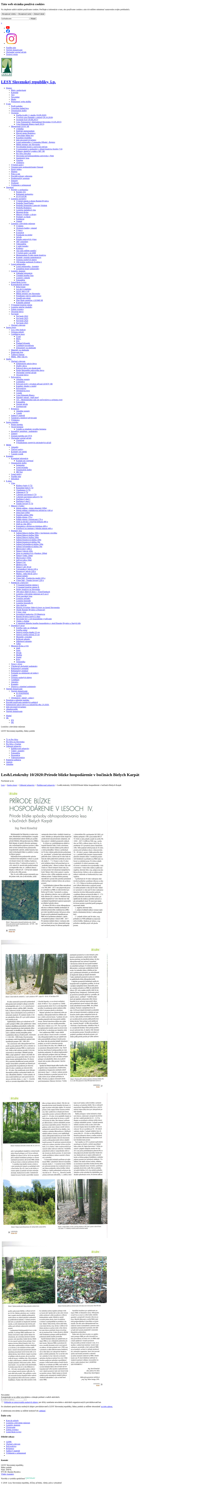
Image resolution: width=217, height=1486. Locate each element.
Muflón (19, 655)
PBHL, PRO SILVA (19, 357)
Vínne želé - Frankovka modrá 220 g (30, 578)
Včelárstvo (15, 420)
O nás (8, 104)
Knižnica (19, 248)
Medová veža (21, 565)
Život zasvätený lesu (24, 596)
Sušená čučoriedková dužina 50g (29, 546)
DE (12, 722)
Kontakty (9, 456)
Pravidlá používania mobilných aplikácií (22, 702)
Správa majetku (12, 422)
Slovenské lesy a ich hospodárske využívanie (34, 619)
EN (12, 720)
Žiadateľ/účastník (23, 343)
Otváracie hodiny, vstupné (26, 228)
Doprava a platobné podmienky (23, 686)
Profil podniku (16, 106)
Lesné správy (16, 474)
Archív (19, 696)
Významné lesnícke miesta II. (27, 587)
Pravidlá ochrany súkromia (21, 176)
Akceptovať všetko (9, 14)
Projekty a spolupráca (19, 190)
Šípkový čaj (20, 562)
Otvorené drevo (17, 312)
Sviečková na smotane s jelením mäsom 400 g (34, 528)
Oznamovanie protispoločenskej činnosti (27, 167)
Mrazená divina (22, 212)
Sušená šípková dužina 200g (27, 537)
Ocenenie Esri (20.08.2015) (27, 120)
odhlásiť (42, 1411)
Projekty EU (21, 192)
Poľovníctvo (16, 377)
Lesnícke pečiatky (23, 598)
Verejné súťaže (22, 404)
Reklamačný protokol (19, 671)
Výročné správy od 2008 (26, 253)
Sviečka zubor (21, 630)
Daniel (18, 657)
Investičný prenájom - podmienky (24, 431)
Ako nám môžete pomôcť (26, 251)
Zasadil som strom (23, 298)
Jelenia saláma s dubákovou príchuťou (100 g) (34, 510)
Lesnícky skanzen (18, 271)
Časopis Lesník (17, 454)
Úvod (18, 336)
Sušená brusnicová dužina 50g (28, 542)
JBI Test (19, 472)
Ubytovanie (10, 1427)
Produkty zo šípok (23, 217)
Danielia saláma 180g (24, 515)
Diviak (18, 653)
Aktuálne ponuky (23, 379)
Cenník (19, 393)
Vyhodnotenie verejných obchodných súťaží (33, 443)
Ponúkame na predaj (24, 235)
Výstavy (19, 230)
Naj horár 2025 (22, 323)
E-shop (9, 481)
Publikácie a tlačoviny (20, 583)
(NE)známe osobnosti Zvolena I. (29, 262)
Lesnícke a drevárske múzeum (23, 223)
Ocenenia (15, 113)
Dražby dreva (21, 366)
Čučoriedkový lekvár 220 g (27, 569)
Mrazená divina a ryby (20, 646)
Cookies (14, 675)
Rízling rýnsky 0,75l (24, 485)
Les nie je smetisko (23, 289)
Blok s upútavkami (18, 90)
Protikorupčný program (20, 178)
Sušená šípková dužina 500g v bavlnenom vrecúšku (36, 533)
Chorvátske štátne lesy (25, 135)
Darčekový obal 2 (23, 501)
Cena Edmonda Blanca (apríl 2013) (30, 124)
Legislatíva (20, 382)
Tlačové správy (17, 449)
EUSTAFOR (21, 196)
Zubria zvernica (17, 309)
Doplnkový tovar (18, 625)
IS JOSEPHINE (22, 693)
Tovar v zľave (16, 664)
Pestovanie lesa (17, 352)
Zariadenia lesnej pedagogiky (27, 269)
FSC (18, 341)
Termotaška (20, 662)
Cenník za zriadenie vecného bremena (31, 429)
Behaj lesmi (20, 287)
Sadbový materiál (18, 415)
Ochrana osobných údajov (26, 260)
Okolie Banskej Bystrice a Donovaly (30, 610)
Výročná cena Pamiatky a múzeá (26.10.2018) (34, 117)
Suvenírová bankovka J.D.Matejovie (30, 614)
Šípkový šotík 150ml (24, 555)
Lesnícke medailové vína (26, 210)
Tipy (13, 95)
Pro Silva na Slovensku (15, 742)
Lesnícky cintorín (23, 278)
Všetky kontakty (7, 1474)
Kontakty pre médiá (19, 452)
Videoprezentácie (18, 757)
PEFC (18, 339)
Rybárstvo (15, 409)
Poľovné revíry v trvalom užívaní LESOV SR (34, 384)
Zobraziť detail (39, 14)
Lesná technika (22, 467)
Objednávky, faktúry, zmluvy (22, 698)
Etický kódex (16, 169)
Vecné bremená (17, 427)
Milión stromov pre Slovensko (28, 144)
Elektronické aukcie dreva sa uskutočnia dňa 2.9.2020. (27, 705)
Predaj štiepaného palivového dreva (30, 370)
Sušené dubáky (22, 576)
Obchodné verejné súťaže (16, 52)
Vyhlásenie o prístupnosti (21, 185)
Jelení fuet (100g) (23, 513)
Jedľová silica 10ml (24, 560)
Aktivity (9, 762)
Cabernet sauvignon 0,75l (26, 494)
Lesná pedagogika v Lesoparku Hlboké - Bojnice (35, 142)
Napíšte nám (11, 48)
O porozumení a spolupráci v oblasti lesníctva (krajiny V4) (39, 149)
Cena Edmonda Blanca (25, 395)
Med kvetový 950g (23, 558)
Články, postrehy (17, 751)
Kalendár (14, 92)
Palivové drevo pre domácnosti (28, 368)
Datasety (14, 181)
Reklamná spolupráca (24, 194)
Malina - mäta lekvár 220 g (26, 574)
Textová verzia (12, 54)
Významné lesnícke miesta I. (27, 585)
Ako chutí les (21, 605)
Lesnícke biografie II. (24, 603)
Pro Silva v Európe (13, 744)
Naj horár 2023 (22, 318)
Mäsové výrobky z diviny (26, 214)
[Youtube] (8, 28)
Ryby (18, 659)
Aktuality (14, 447)
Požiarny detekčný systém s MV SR (30, 151)
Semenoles (20, 465)
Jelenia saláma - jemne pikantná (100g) (31, 508)
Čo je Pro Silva (12, 739)
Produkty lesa (16, 531)
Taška (18, 644)
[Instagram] (11, 43)
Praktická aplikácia (13, 760)
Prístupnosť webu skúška (21, 102)
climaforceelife (12, 709)
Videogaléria (21, 244)
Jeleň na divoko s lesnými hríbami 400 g (32, 522)
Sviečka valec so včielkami (26, 628)
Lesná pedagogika (18, 264)
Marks (13, 99)
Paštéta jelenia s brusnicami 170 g (29, 519)
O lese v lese (21, 612)
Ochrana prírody (17, 332)
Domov (9, 88)
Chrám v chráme (22, 621)
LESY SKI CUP (22, 291)
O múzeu (19, 226)
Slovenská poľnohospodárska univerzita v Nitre (35, 156)
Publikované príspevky (20, 748)
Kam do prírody (12, 1420)
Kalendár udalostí (23, 303)
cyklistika (20, 129)
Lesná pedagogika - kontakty (27, 266)
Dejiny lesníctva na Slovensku (28, 589)
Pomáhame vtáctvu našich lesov (28, 296)
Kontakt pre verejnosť (25, 461)
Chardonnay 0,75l (23, 490)
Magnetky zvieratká (24, 637)
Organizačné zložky (19, 111)
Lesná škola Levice (18, 282)
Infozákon (15, 479)
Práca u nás (15, 174)
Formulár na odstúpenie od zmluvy (25, 673)
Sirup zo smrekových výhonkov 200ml (31, 553)
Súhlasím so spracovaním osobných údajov (21, 1402)
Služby (9, 359)
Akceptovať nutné (24, 14)
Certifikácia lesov (18, 334)
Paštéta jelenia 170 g (24, 517)
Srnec (18, 650)
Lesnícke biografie (23, 601)
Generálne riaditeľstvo (20, 108)
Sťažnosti (15, 183)
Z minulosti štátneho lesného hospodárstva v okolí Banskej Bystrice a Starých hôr (48, 623)
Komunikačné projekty (20, 284)
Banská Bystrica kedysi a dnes (28, 616)
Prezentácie (15, 755)
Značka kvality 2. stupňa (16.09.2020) (31, 115)
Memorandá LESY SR (20, 126)
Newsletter (15, 97)
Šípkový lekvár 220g (24, 551)
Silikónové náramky (24, 641)
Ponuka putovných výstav (26, 239)
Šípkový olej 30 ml (23, 567)
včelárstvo (20, 162)
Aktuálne (9, 764)
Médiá (8, 445)
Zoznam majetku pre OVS (21, 436)
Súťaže (19, 237)
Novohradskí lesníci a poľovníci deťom (31, 147)
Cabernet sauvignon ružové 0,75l (29, 497)
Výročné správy (17, 165)
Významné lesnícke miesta (21, 305)
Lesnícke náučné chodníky (21, 307)
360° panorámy (22, 242)
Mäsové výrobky (17, 506)
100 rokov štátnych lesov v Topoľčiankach (33, 592)
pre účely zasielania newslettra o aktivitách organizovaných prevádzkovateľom (52, 1402)
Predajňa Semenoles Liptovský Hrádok (31, 205)
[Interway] (30, 1478)
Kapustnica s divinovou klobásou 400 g (31, 526)
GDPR (9, 1442)
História (14, 172)
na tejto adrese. (107, 1406)
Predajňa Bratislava (23, 208)
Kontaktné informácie (19, 458)
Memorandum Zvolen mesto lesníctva (31, 255)
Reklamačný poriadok (20, 668)
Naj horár (15, 314)
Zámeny (14, 434)
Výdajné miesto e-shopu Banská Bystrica (32, 201)
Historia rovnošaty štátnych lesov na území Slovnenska (38, 607)
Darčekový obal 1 (23, 499)
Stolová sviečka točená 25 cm (28, 635)
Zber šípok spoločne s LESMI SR (29, 300)
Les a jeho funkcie (18, 330)
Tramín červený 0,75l (24, 504)
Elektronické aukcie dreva (26, 363)
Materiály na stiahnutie (20, 350)
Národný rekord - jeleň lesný (27, 397)
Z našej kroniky (22, 246)
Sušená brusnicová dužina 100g (28, 540)
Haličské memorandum (25, 131)
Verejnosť (10, 187)
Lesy (3, 785)
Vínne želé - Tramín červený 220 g (30, 580)
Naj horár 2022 (22, 316)
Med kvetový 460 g (24, 549)
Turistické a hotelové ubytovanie (24, 418)
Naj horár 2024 (22, 321)
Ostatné (19, 221)
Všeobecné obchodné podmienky (24, 666)
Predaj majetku (17, 424)
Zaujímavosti (21, 406)
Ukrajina (19, 160)
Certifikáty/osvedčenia (25, 345)
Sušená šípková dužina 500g (27, 535)
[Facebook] (8, 32)
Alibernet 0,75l (22, 492)
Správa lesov (11, 327)
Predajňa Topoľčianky (25, 203)
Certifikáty (15, 680)
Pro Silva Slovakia (23, 153)
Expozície (20, 233)
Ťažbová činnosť (17, 354)
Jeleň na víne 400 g (23, 524)
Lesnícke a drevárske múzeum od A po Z (32, 594)
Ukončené (20, 440)
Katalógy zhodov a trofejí (26, 386)
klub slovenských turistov (26, 140)
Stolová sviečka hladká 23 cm (28, 632)
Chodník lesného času (25, 275)
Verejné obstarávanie (14, 50)
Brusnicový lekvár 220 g (26, 571)
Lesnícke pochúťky (18, 199)
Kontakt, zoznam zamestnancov (28, 257)
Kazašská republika (24, 138)
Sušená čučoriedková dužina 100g (29, 544)
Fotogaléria (20, 280)
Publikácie (20, 219)
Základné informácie (24, 273)
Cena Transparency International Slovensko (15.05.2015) (38, 122)
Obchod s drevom (18, 325)
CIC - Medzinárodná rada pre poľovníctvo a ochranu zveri (39, 400)
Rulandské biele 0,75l (24, 488)
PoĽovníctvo (11, 1446)
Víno (13, 483)
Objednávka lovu (23, 391)
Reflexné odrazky (23, 639)
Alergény (14, 682)
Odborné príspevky (13, 746)
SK (7, 718)
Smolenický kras (22, 158)
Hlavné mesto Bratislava (25, 133)
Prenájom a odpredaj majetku (17, 700)
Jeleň (18, 648)
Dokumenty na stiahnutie (26, 348)
